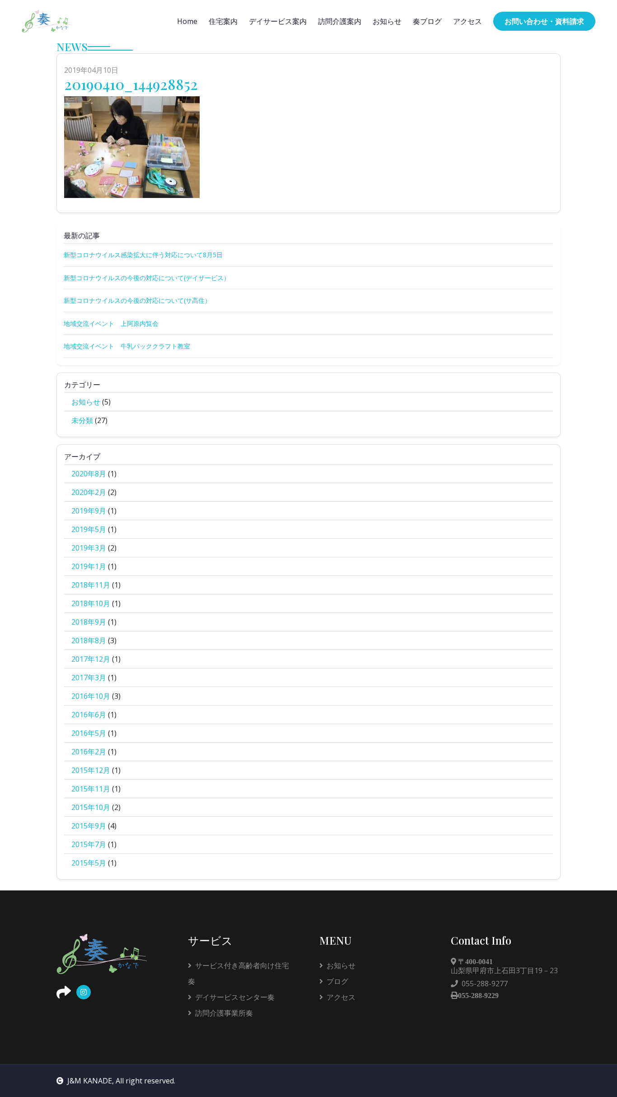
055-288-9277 (485, 984)
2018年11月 (90, 585)
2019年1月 (88, 566)
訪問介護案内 (339, 21)
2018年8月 (88, 640)
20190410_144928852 (131, 84)
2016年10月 (90, 696)
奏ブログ (427, 21)
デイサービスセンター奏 (235, 997)
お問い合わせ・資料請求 (544, 21)
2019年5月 (88, 529)
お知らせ (387, 21)
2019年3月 (88, 548)
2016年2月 (88, 752)
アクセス (467, 21)
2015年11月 (90, 789)
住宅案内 (223, 21)
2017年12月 (90, 659)
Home (187, 21)
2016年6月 (88, 715)
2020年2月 (88, 492)
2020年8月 (88, 474)
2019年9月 (88, 511)
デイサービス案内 (278, 21)
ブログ (337, 981)
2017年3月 (88, 678)
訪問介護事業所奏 (224, 1013)
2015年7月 (88, 844)
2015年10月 (90, 807)
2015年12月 (90, 770)
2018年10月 (90, 603)
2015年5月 (88, 863)
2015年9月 (88, 826)
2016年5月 (88, 733)
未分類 (82, 420)
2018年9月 (88, 622)
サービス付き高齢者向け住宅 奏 (242, 973)
